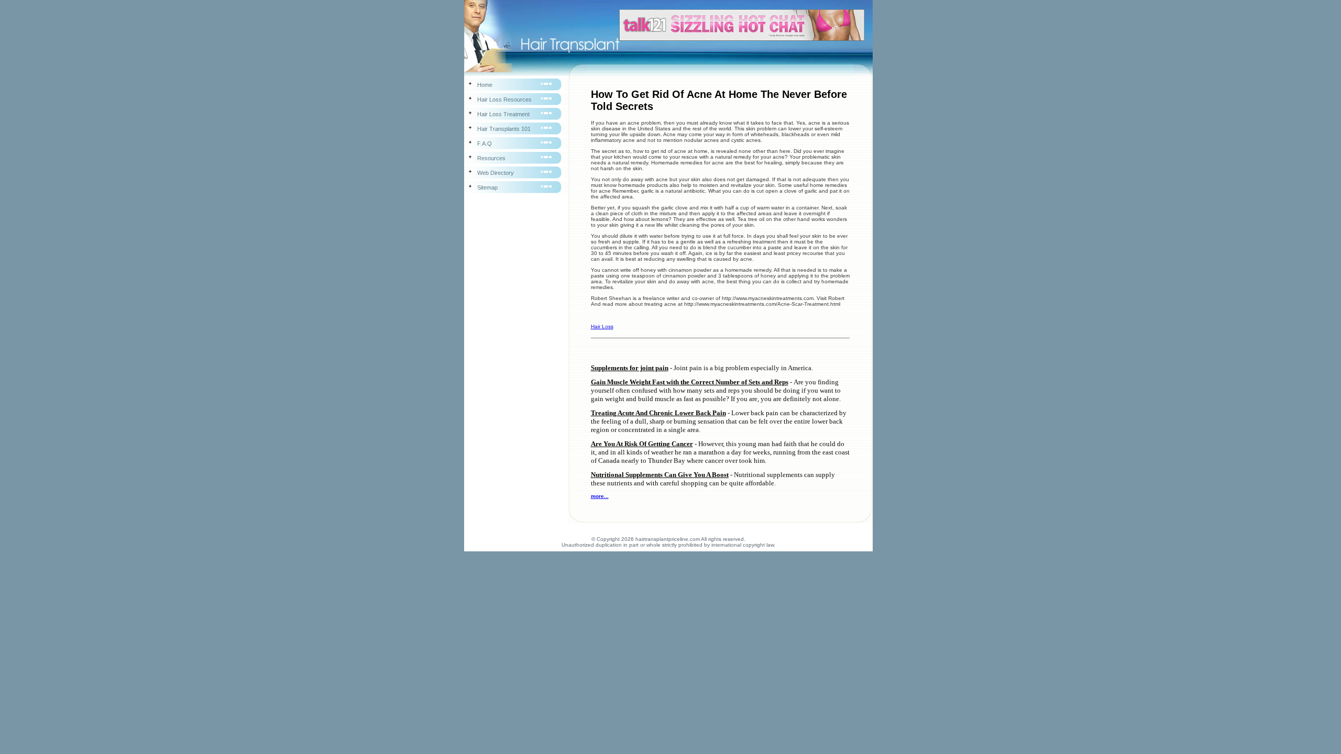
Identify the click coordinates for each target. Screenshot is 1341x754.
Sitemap (487, 187)
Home (484, 85)
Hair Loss (602, 326)
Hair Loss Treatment (503, 114)
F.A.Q (484, 143)
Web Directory (495, 173)
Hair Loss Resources (504, 99)
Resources (491, 158)
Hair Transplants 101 (504, 129)
